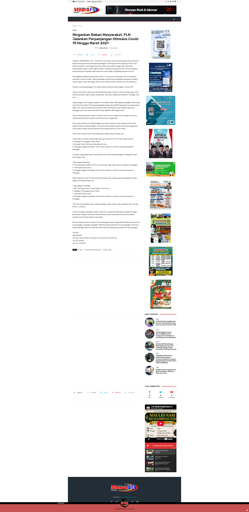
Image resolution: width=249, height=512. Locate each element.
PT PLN (80, 250)
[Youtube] (175, 1)
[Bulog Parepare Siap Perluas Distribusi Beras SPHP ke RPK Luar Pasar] (149, 370)
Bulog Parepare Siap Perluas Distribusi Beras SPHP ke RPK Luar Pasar (166, 371)
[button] (174, 19)
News (80, 26)
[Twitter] (170, 1)
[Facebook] (166, 1)
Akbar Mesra (104, 48)
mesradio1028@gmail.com (128, 497)
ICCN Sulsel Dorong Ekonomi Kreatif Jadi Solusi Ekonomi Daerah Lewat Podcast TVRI (166, 323)
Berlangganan (172, 391)
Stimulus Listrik (107, 250)
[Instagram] (168, 1)
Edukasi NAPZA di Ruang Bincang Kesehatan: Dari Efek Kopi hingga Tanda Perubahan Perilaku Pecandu (166, 346)
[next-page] (149, 379)
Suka (149, 391)
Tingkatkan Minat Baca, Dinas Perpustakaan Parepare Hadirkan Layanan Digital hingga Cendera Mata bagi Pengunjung (166, 359)
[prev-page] (146, 379)
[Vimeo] (173, 1)
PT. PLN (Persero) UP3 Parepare (92, 250)
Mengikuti (160, 391)
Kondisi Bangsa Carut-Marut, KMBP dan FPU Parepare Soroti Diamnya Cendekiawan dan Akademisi (166, 334)
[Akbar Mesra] (96, 48)
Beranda (75, 26)
